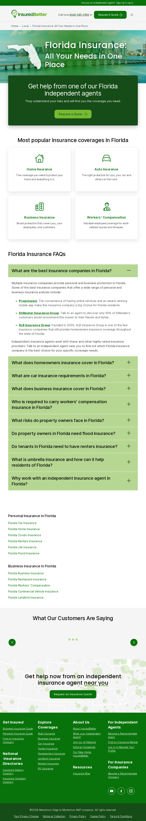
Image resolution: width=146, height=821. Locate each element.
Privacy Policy (77, 816)
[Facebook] (121, 791)
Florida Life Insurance (22, 547)
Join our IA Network (84, 742)
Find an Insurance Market (123, 742)
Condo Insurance (48, 748)
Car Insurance (46, 743)
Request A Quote (108, 14)
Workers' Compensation (106, 217)
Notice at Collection (54, 816)
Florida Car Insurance (22, 523)
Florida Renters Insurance (25, 541)
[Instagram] (130, 791)
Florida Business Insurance (26, 573)
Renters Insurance (48, 763)
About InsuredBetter (84, 728)
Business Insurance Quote (18, 728)
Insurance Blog (81, 773)
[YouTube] (111, 791)
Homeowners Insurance (51, 753)
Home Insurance (39, 169)
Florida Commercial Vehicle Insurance (33, 591)
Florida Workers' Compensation (29, 585)
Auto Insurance (106, 169)
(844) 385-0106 (79, 14)
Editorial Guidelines (84, 747)
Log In (130, 2)
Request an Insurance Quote (73, 694)
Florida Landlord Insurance (25, 597)
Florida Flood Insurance (23, 553)
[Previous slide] (12, 642)
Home (14, 25)
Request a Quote (70, 114)
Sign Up (120, 2)
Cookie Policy (98, 816)
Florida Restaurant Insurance (27, 579)
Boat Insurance (46, 733)
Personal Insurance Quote (18, 733)
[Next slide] (133, 642)
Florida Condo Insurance (24, 535)
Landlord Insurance (49, 758)
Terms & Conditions (121, 816)
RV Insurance (45, 768)
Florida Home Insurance (24, 529)
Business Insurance (39, 217)
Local (25, 25)
